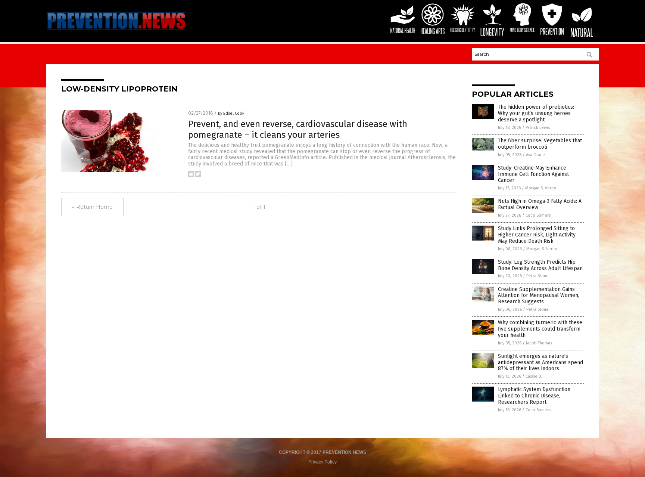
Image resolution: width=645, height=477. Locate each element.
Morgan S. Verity (540, 188)
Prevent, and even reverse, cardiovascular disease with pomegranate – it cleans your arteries (297, 129)
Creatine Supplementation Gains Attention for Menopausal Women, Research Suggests (538, 295)
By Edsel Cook (231, 113)
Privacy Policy (322, 462)
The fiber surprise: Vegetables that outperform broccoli (540, 143)
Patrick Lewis (538, 127)
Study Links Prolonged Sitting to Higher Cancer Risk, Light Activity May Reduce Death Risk (537, 234)
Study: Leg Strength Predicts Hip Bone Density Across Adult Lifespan (540, 265)
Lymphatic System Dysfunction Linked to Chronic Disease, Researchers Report (534, 395)
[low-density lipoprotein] (116, 30)
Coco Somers (538, 215)
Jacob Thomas (539, 343)
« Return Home (92, 207)
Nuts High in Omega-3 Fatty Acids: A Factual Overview (540, 204)
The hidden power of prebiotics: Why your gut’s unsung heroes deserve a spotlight (536, 113)
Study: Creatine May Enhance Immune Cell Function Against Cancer (533, 174)
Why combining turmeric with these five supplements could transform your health (540, 328)
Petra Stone (537, 275)
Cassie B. (534, 376)
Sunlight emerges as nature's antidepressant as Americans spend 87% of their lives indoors (540, 362)
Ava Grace (535, 154)
